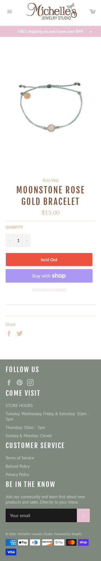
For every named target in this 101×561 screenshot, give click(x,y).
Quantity (14, 227)
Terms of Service (20, 457)
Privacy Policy (17, 474)
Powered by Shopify (68, 534)
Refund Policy (17, 466)
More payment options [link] (49, 289)
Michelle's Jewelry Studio (34, 534)
